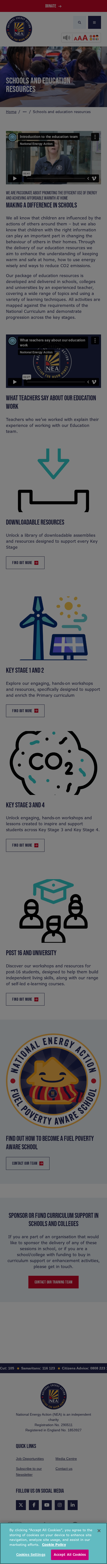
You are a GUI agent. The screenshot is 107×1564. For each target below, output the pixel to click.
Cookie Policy (54, 1545)
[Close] (99, 1530)
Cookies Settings (30, 1555)
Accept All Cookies (70, 1555)
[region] (53, 1543)
